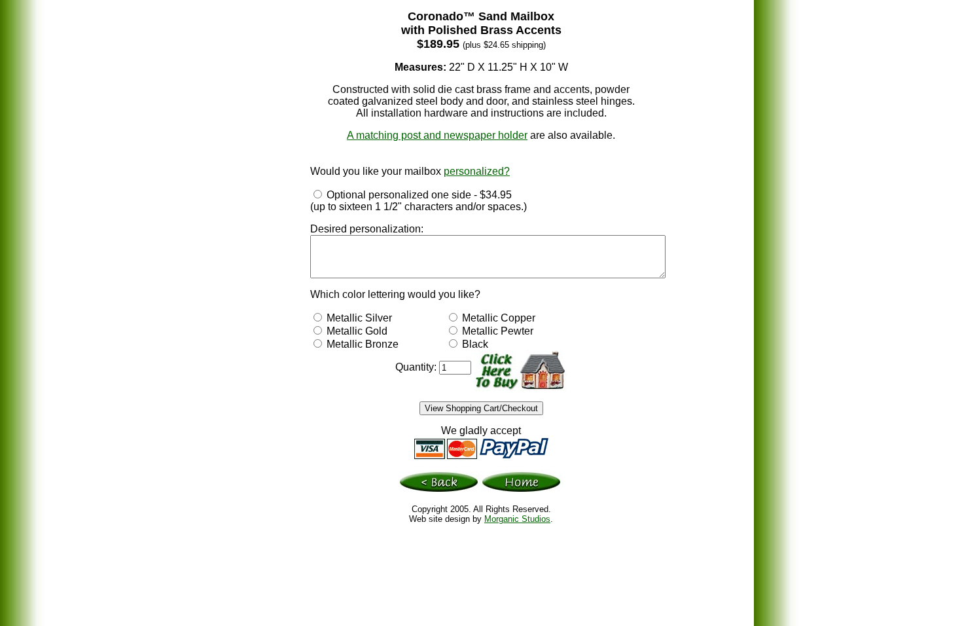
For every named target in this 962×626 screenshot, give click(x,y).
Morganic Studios (517, 519)
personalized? (477, 171)
